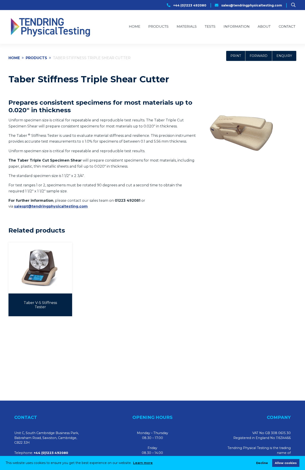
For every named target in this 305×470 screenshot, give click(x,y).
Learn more (143, 463)
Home (134, 26)
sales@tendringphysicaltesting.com (251, 5)
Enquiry (284, 56)
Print (235, 56)
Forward (258, 56)
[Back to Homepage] (50, 27)
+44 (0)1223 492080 (189, 5)
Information (237, 26)
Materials (187, 26)
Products (158, 26)
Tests (210, 26)
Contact (287, 26)
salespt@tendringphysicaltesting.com (51, 206)
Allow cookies (286, 463)
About (264, 26)
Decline (262, 463)
